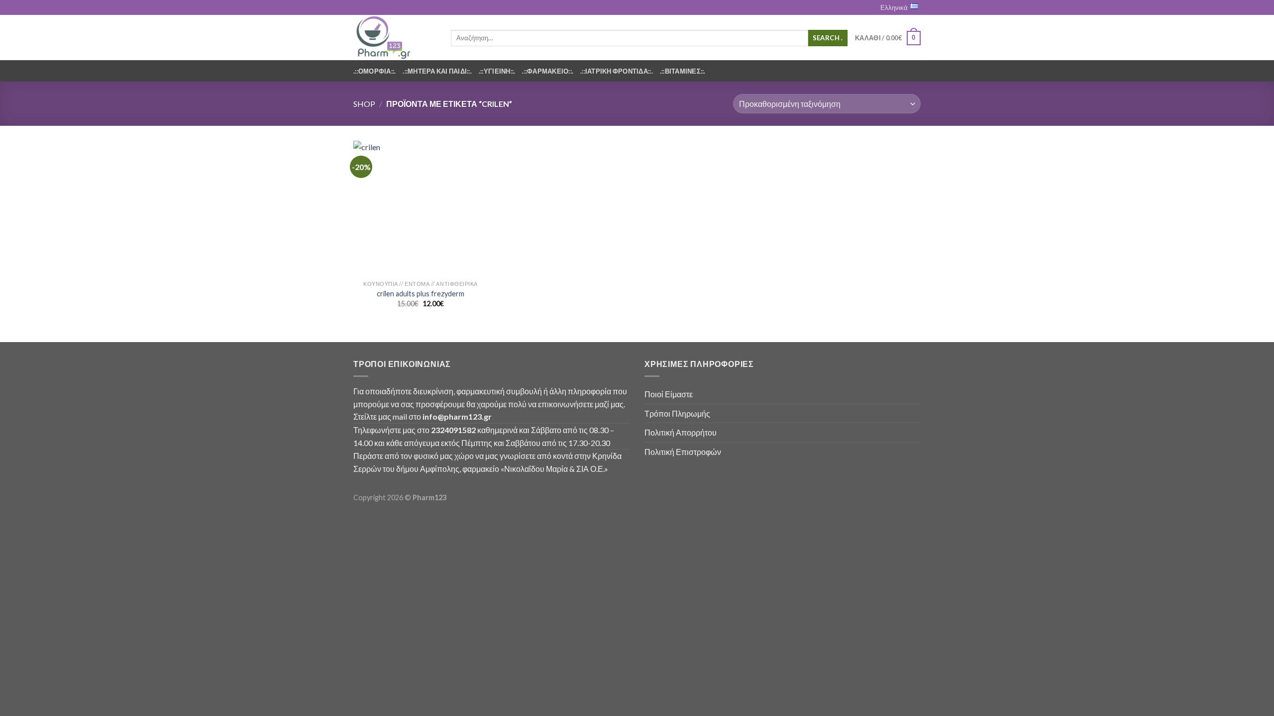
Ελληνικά (894, 7)
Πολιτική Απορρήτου (680, 432)
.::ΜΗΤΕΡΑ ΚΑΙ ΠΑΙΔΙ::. (437, 71)
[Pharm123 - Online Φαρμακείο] (394, 37)
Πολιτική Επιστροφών (682, 451)
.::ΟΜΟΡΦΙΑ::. (374, 71)
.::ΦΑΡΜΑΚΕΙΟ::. (547, 71)
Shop (364, 103)
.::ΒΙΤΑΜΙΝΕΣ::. (683, 71)
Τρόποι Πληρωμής (677, 413)
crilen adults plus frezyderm (420, 293)
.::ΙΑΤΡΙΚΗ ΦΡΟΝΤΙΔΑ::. (616, 71)
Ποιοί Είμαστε (668, 394)
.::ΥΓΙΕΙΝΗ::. (497, 71)
